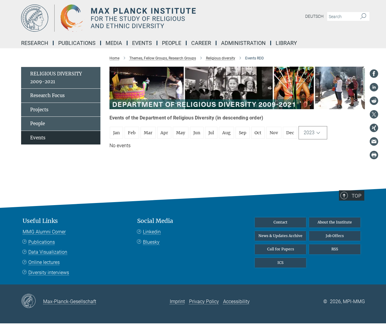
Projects (39, 110)
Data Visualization (47, 252)
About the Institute (335, 222)
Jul (211, 132)
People (37, 123)
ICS (280, 262)
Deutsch (314, 16)
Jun (196, 132)
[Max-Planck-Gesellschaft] (32, 301)
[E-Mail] (373, 141)
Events (38, 138)
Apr (164, 132)
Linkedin (152, 232)
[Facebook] (373, 73)
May (180, 132)
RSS (334, 249)
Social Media (155, 220)
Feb (132, 132)
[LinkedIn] (373, 87)
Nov (274, 132)
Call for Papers (280, 249)
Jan (116, 132)
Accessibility (236, 301)
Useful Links (40, 220)
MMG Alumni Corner (44, 232)
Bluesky (151, 242)
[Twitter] (373, 114)
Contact (280, 222)
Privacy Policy (204, 301)
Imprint (177, 301)
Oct (258, 132)
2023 (309, 132)
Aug (226, 132)
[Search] (363, 16)
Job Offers (335, 235)
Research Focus (47, 95)
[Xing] (373, 127)
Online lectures (44, 262)
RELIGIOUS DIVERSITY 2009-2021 (56, 77)
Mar (148, 132)
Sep (242, 132)
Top (356, 196)
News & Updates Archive (280, 235)
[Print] (373, 155)
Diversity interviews (48, 272)
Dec (290, 132)
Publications (41, 242)
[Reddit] (373, 100)
